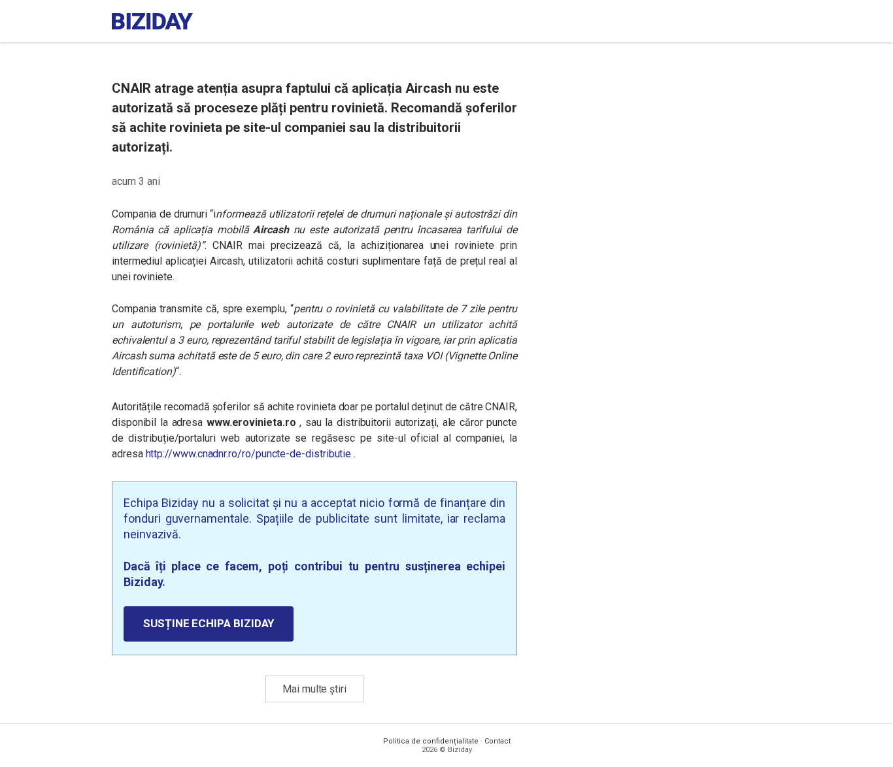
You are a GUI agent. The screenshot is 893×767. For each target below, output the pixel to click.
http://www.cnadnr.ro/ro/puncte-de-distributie (249, 454)
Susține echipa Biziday (208, 623)
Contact (497, 741)
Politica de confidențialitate (431, 741)
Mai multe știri (314, 689)
